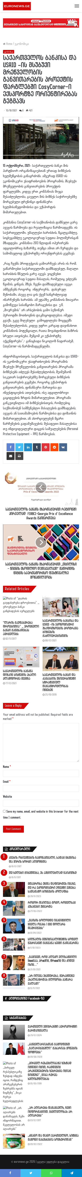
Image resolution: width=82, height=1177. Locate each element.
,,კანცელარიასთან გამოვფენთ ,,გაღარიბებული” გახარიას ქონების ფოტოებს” (52, 1048)
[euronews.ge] (17, 6)
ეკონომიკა (22, 43)
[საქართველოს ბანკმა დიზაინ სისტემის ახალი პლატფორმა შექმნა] (21, 657)
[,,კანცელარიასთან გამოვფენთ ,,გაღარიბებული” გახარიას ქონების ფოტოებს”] (14, 1049)
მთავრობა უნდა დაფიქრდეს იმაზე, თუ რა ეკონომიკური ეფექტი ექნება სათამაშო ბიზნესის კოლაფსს (52, 887)
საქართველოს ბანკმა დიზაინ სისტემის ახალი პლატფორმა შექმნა (19, 674)
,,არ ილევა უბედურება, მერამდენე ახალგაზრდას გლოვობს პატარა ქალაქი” (51, 979)
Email (6, 781)
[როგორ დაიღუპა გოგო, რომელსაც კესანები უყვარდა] (14, 908)
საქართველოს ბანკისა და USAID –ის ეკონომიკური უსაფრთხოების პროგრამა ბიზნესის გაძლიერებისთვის (60, 628)
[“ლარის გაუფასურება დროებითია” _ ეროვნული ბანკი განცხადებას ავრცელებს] (21, 607)
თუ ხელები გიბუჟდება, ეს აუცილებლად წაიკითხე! (43, 873)
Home (8, 43)
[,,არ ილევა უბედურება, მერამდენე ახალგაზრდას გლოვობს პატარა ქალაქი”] (14, 981)
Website (7, 796)
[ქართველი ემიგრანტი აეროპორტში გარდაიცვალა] (14, 1032)
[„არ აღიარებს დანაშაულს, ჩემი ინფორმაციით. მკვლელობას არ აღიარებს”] (14, 1118)
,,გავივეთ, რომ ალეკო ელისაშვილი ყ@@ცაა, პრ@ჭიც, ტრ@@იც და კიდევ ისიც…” (52, 961)
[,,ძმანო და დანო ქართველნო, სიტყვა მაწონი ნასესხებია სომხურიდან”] (14, 1141)
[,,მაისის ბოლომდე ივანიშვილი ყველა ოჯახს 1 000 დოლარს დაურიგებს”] (14, 926)
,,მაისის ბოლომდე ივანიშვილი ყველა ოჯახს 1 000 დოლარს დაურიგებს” (49, 924)
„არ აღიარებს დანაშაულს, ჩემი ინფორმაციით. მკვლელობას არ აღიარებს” (50, 1111)
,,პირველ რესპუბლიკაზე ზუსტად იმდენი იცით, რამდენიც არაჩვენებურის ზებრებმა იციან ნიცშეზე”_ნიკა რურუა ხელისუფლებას (49, 1071)
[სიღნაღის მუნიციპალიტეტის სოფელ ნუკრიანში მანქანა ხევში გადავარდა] (14, 944)
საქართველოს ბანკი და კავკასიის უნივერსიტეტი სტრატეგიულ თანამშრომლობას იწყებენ (59, 682)
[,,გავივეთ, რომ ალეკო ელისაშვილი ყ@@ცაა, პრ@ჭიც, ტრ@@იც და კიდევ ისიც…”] (14, 962)
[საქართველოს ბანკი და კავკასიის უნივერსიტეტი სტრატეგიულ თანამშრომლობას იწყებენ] (61, 659)
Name (7, 766)
